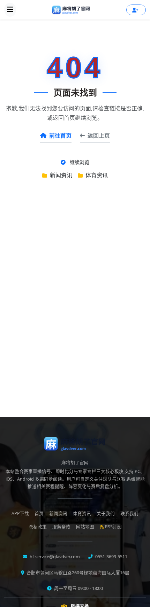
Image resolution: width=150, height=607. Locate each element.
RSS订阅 (113, 527)
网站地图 (85, 527)
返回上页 (99, 135)
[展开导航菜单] (10, 10)
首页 (39, 513)
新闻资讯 (60, 175)
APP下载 (20, 513)
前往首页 (60, 135)
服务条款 (61, 527)
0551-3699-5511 (110, 557)
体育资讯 (96, 175)
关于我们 (106, 513)
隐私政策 (38, 527)
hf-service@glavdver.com (54, 557)
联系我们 (129, 513)
